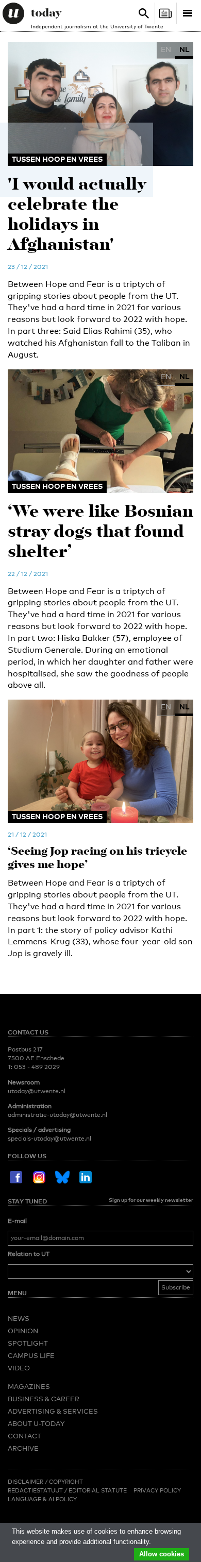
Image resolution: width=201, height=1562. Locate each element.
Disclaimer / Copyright (45, 1481)
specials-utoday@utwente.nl (49, 1138)
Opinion (23, 1331)
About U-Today (36, 1423)
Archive (23, 1448)
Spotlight (28, 1343)
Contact (24, 1436)
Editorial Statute (98, 1490)
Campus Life (31, 1355)
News (18, 1318)
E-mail (17, 1221)
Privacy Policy (157, 1490)
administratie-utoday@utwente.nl (57, 1114)
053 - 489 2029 (37, 1067)
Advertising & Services (53, 1411)
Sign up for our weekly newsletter (151, 1200)
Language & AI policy (42, 1499)
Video (19, 1368)
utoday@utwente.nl (36, 1091)
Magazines (29, 1386)
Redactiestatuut (36, 1490)
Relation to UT (28, 1254)
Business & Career (43, 1399)
